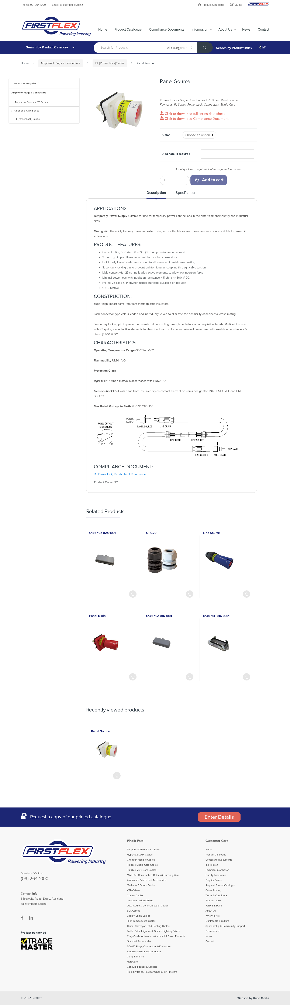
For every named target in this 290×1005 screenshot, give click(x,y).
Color (166, 135)
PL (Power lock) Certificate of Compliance (120, 474)
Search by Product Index (234, 48)
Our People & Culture (217, 920)
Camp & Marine (135, 956)
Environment (213, 931)
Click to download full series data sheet (194, 114)
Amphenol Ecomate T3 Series (31, 102)
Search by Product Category (47, 47)
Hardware (132, 961)
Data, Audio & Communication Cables (148, 905)
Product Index (213, 900)
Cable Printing (213, 890)
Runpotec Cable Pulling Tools (143, 849)
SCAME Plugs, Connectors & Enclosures (149, 946)
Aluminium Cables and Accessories (146, 880)
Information (199, 29)
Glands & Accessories (139, 941)
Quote (238, 5)
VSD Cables (133, 890)
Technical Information (217, 869)
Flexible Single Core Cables (142, 864)
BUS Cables (133, 910)
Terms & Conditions (216, 895)
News (246, 29)
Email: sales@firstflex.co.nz (67, 5)
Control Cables (135, 895)
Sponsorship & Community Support (225, 926)
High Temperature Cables (141, 920)
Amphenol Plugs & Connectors (60, 63)
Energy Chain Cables (138, 915)
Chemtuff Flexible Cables (141, 859)
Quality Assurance (216, 875)
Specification (186, 193)
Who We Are (213, 915)
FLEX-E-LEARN (214, 905)
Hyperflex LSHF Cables (140, 854)
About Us (225, 29)
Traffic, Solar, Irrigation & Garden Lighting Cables (153, 931)
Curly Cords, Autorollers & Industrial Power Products (156, 936)
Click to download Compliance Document (196, 119)
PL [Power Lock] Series (109, 63)
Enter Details (219, 817)
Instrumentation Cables (140, 900)
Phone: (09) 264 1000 (33, 5)
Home (102, 29)
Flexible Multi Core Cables (141, 869)
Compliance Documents (166, 29)
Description (156, 193)
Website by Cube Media (253, 998)
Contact (263, 29)
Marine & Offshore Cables (141, 885)
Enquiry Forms (214, 880)
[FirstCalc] (258, 4)
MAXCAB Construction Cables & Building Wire (153, 875)
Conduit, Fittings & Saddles (142, 966)
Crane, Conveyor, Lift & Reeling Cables (148, 926)
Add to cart (213, 179)
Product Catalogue (213, 5)
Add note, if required (176, 154)
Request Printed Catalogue (221, 885)
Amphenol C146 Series (26, 110)
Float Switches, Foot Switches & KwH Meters (152, 971)
